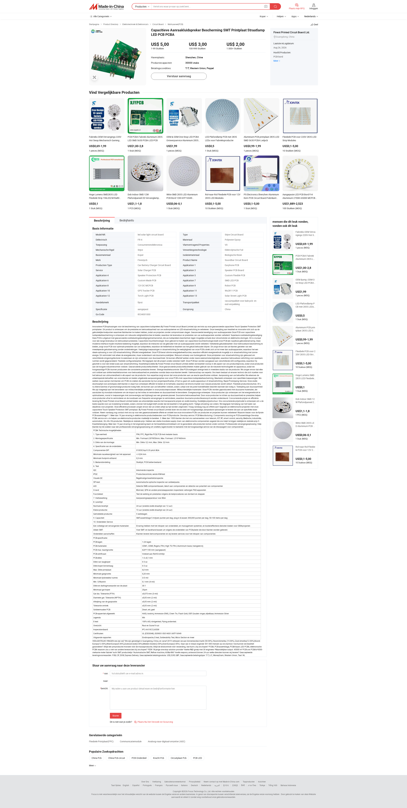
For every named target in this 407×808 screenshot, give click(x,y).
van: (105, 673)
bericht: (104, 688)
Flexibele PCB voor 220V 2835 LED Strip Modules (305, 353)
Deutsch (194, 785)
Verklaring (156, 781)
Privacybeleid (194, 781)
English (126, 785)
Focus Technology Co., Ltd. (199, 791)
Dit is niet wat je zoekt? (121, 721)
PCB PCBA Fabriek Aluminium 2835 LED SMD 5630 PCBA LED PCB (305, 257)
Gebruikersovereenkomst (175, 781)
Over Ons (145, 781)
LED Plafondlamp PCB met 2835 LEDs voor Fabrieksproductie (305, 305)
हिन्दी (243, 785)
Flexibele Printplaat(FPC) (101, 741)
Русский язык (172, 785)
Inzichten (262, 781)
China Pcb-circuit (116, 757)
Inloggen (313, 8)
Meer (275, 60)
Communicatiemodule (130, 741)
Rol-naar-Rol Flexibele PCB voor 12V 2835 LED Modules (305, 448)
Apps (294, 16)
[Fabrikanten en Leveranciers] (106, 6)
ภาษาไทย (252, 785)
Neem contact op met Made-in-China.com (221, 781)
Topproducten (249, 781)
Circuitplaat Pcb (178, 757)
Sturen (115, 715)
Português (147, 785)
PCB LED (197, 757)
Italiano (184, 785)
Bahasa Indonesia (288, 785)
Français (158, 785)
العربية (217, 785)
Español (135, 785)
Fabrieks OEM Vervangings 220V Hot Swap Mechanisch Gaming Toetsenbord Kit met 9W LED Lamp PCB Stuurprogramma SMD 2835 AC (305, 233)
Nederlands (206, 785)
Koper (263, 16)
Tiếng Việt (272, 785)
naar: (105, 680)
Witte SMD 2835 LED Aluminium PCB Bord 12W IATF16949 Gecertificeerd (305, 424)
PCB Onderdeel (139, 757)
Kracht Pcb (158, 757)
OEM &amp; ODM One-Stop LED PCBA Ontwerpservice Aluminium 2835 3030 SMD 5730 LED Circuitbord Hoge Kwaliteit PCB (305, 281)
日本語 (235, 785)
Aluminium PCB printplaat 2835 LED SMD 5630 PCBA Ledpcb (305, 329)
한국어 (226, 785)
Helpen (280, 16)
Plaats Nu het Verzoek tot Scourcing (153, 721)
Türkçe (262, 785)
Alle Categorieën (101, 16)
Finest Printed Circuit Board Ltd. (291, 32)
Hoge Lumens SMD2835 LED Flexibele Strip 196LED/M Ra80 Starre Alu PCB (305, 377)
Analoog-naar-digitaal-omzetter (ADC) (166, 741)
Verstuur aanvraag (179, 76)
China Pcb (97, 757)
